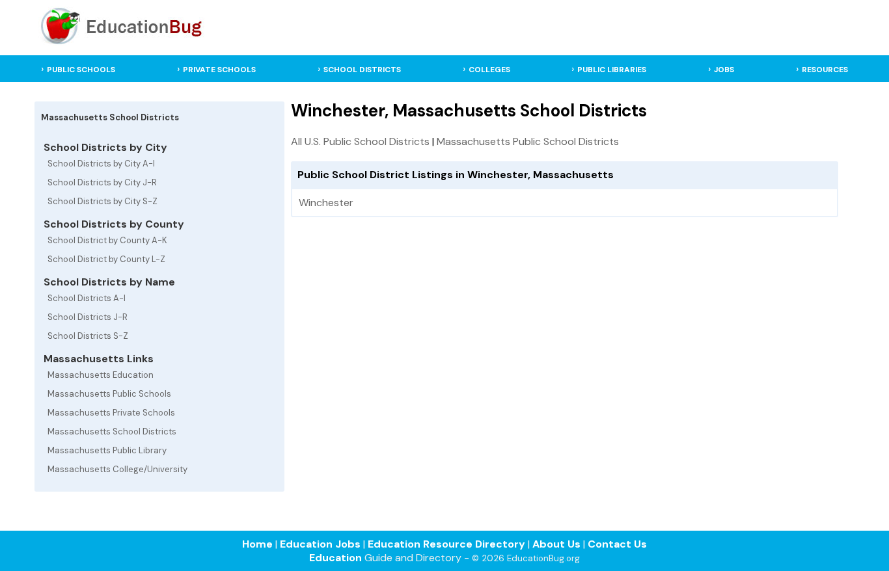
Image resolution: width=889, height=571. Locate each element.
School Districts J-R (88, 317)
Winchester (326, 202)
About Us (556, 544)
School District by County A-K (107, 240)
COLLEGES (489, 69)
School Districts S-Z (88, 335)
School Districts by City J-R (102, 182)
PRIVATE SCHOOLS (219, 69)
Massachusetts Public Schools (109, 393)
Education (335, 557)
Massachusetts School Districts (112, 431)
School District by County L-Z (106, 259)
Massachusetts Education (101, 374)
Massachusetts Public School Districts (528, 141)
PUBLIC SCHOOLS (81, 69)
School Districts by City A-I (101, 163)
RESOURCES (825, 69)
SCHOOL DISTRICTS (362, 69)
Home (257, 544)
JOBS (724, 69)
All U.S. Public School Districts (360, 141)
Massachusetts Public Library (107, 450)
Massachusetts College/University (117, 469)
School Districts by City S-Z (102, 201)
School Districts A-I (87, 298)
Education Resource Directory (446, 544)
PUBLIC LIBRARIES (611, 69)
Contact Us (617, 544)
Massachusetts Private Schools (111, 412)
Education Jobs (320, 544)
